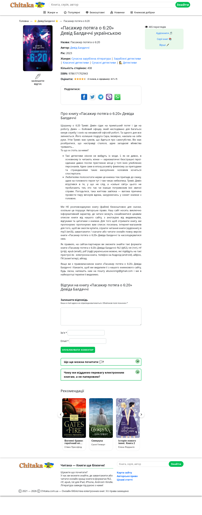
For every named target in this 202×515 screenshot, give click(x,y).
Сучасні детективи (104, 62)
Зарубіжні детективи (127, 58)
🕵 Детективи (128, 62)
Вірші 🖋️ (164, 45)
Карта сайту (124, 472)
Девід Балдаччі (79, 47)
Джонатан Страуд (126, 447)
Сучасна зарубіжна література (91, 58)
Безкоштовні (97, 12)
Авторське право (127, 476)
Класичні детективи (76, 62)
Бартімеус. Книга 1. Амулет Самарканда (125, 441)
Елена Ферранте (99, 447)
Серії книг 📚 (164, 39)
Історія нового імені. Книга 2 (100, 441)
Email (65, 341)
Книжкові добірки (144, 12)
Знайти (183, 5)
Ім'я (64, 332)
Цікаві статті (125, 479)
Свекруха (70, 440)
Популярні (74, 12)
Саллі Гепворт (71, 444)
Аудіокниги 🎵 (164, 33)
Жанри (51, 12)
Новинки (119, 12)
